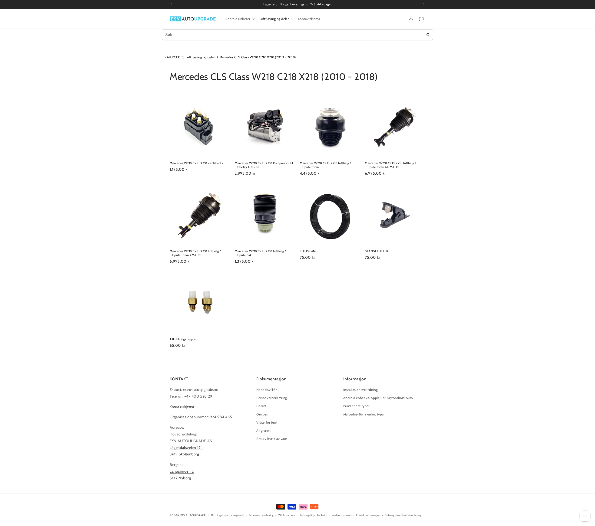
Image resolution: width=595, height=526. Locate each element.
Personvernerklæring (271, 398)
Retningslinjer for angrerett (227, 515)
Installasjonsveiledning (360, 390)
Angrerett (263, 430)
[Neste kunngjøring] (424, 4)
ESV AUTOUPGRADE (193, 515)
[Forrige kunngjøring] (171, 4)
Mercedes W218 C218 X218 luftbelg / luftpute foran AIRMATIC (390, 165)
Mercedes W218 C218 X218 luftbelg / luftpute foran (325, 165)
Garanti (261, 406)
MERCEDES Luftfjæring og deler (191, 57)
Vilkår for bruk (266, 422)
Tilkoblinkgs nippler (183, 339)
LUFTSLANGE (309, 251)
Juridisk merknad (342, 515)
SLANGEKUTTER (376, 251)
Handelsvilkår (266, 390)
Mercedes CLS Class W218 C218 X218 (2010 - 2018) (257, 57)
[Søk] (428, 35)
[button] (240, 19)
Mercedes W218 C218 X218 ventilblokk (196, 163)
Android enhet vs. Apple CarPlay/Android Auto (378, 398)
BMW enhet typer (356, 406)
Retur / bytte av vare (271, 439)
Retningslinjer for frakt (313, 515)
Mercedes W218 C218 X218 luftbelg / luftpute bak (260, 253)
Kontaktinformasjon (368, 515)
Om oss (262, 414)
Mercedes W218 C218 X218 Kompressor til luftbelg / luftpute (264, 165)
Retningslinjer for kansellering (403, 515)
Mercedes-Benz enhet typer (364, 414)
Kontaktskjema (182, 407)
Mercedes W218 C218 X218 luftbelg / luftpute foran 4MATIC (195, 253)
